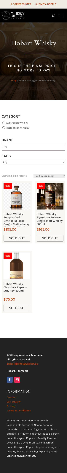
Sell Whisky (13, 401)
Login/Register (21, 4)
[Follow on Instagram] (17, 380)
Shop (14, 80)
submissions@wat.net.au (22, 363)
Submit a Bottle (45, 4)
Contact (12, 397)
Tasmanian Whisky (17, 127)
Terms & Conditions (19, 410)
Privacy (11, 406)
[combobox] (33, 147)
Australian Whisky (17, 122)
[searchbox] (17, 146)
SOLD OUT (17, 238)
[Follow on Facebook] (10, 380)
